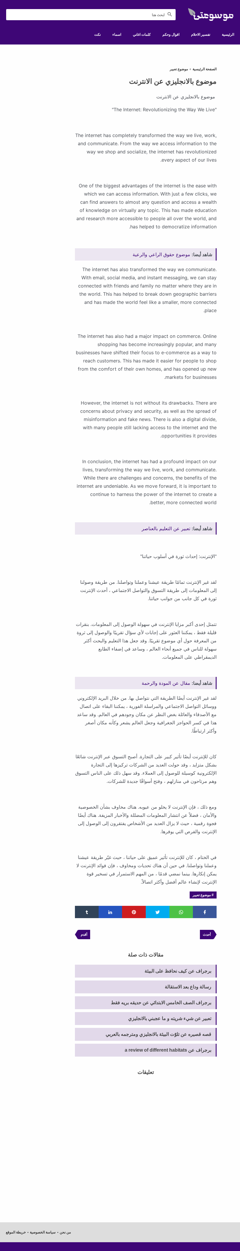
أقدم (84, 934)
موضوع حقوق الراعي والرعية (161, 254)
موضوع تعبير (202, 895)
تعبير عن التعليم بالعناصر (166, 528)
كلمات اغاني (142, 34)
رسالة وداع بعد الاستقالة (188, 986)
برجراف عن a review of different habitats (168, 1050)
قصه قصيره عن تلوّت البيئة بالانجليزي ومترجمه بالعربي (158, 1034)
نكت (97, 34)
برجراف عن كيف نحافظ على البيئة (178, 970)
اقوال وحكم (170, 34)
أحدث (207, 934)
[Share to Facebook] (205, 912)
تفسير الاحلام (200, 34)
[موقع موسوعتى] (210, 14)
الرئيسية (228, 34)
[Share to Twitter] (157, 912)
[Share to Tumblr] (87, 912)
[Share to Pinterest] (134, 912)
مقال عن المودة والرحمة (166, 683)
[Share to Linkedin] (110, 912)
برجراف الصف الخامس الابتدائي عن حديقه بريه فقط (161, 1002)
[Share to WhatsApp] (181, 912)
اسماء (116, 34)
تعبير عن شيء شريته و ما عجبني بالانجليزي (169, 1018)
